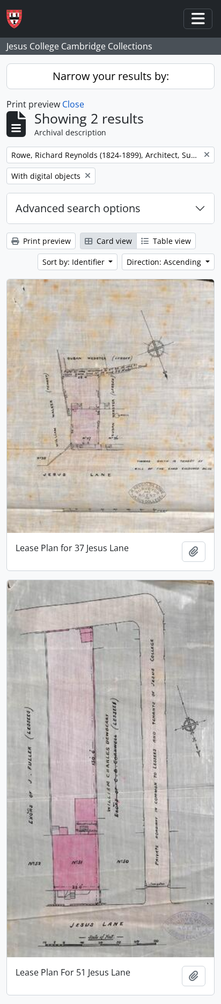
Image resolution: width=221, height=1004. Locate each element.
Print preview (46, 241)
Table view (171, 241)
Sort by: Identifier (74, 262)
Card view (113, 241)
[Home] (18, 19)
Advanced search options (78, 208)
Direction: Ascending (165, 262)
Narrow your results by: (111, 76)
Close (73, 104)
